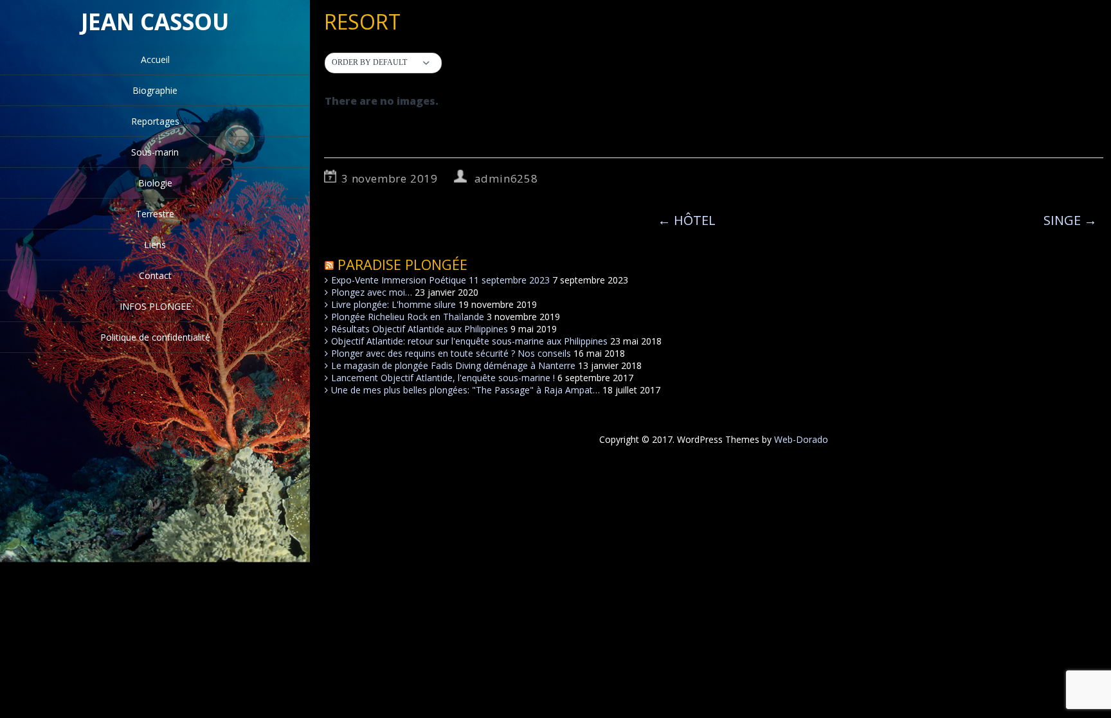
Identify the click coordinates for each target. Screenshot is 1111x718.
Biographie (154, 90)
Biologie (155, 183)
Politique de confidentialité (155, 337)
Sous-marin (155, 152)
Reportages (155, 121)
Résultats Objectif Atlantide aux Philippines (419, 329)
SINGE (1070, 220)
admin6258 (506, 178)
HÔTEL (687, 220)
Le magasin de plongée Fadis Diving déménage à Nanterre (453, 365)
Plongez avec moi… (371, 292)
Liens (155, 244)
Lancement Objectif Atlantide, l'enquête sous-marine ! (443, 378)
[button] (383, 63)
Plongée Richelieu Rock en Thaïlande (407, 316)
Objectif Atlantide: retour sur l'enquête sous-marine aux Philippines (469, 341)
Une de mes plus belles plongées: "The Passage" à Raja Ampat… (465, 390)
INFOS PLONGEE (155, 306)
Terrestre (155, 214)
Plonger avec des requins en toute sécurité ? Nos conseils (451, 353)
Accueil (155, 59)
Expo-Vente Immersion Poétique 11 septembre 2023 (440, 280)
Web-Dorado (801, 439)
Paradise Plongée (402, 264)
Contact (155, 275)
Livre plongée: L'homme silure (393, 304)
